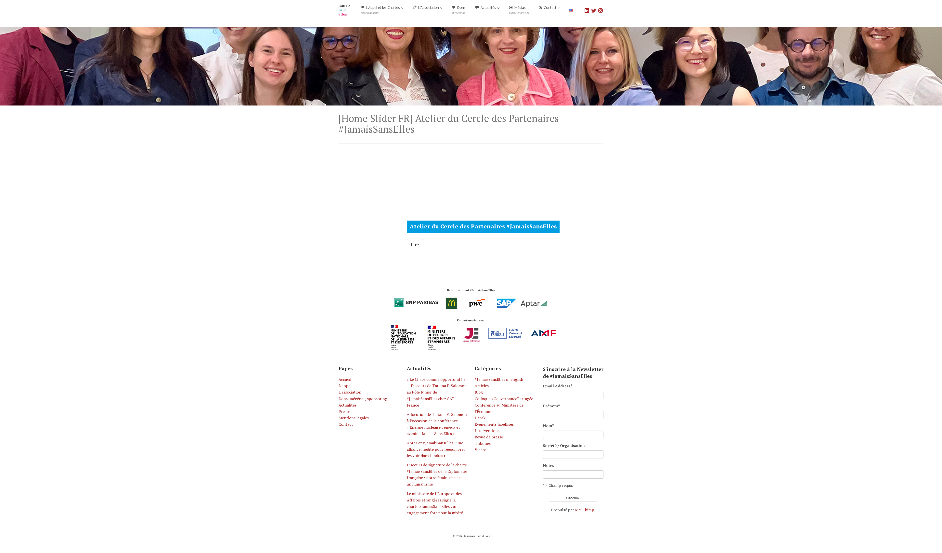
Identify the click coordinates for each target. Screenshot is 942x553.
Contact (346, 424)
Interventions (487, 430)
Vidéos (480, 449)
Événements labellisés (494, 424)
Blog (479, 392)
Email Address (557, 386)
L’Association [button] (428, 7)
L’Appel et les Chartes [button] (381, 9)
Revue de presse (489, 437)
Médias (519, 9)
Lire (415, 245)
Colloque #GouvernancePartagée (504, 398)
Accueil (345, 379)
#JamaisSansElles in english (499, 379)
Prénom (551, 405)
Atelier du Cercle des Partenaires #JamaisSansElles (483, 226)
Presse (344, 411)
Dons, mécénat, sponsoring (363, 398)
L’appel (345, 385)
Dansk (480, 418)
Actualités (347, 405)
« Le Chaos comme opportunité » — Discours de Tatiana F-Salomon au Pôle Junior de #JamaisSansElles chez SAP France (437, 392)
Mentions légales (354, 418)
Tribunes (483, 443)
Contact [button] (550, 7)
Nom (548, 425)
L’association (350, 392)
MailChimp (584, 510)
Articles (482, 385)
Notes (548, 465)
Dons (459, 9)
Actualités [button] (488, 7)
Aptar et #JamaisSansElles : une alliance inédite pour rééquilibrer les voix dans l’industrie (436, 449)
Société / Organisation (564, 445)
